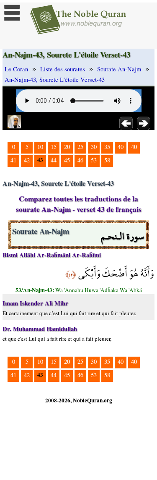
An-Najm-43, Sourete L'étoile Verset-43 (55, 79)
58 (107, 160)
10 (40, 147)
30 (94, 147)
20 (67, 147)
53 (94, 160)
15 (54, 147)
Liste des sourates (62, 69)
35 (107, 147)
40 (121, 147)
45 (67, 160)
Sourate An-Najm (119, 69)
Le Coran (16, 69)
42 (27, 160)
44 (54, 160)
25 (80, 147)
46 (80, 160)
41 (13, 160)
